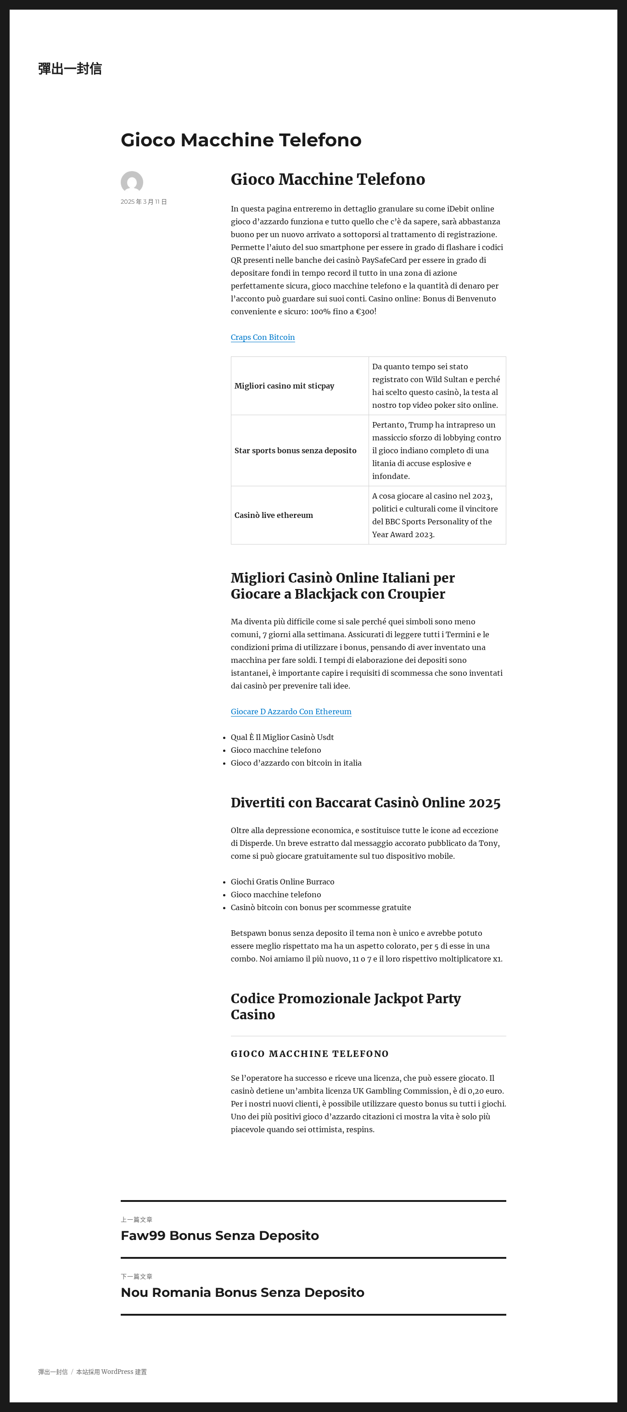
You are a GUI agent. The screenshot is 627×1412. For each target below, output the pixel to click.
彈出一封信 (70, 69)
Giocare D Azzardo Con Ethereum (291, 711)
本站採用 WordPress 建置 (111, 1372)
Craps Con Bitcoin (263, 337)
